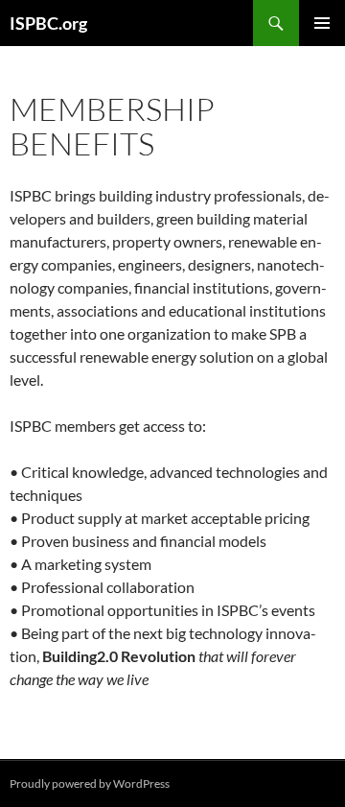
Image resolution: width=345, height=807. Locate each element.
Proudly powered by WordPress (90, 783)
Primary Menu (322, 23)
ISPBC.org (48, 23)
